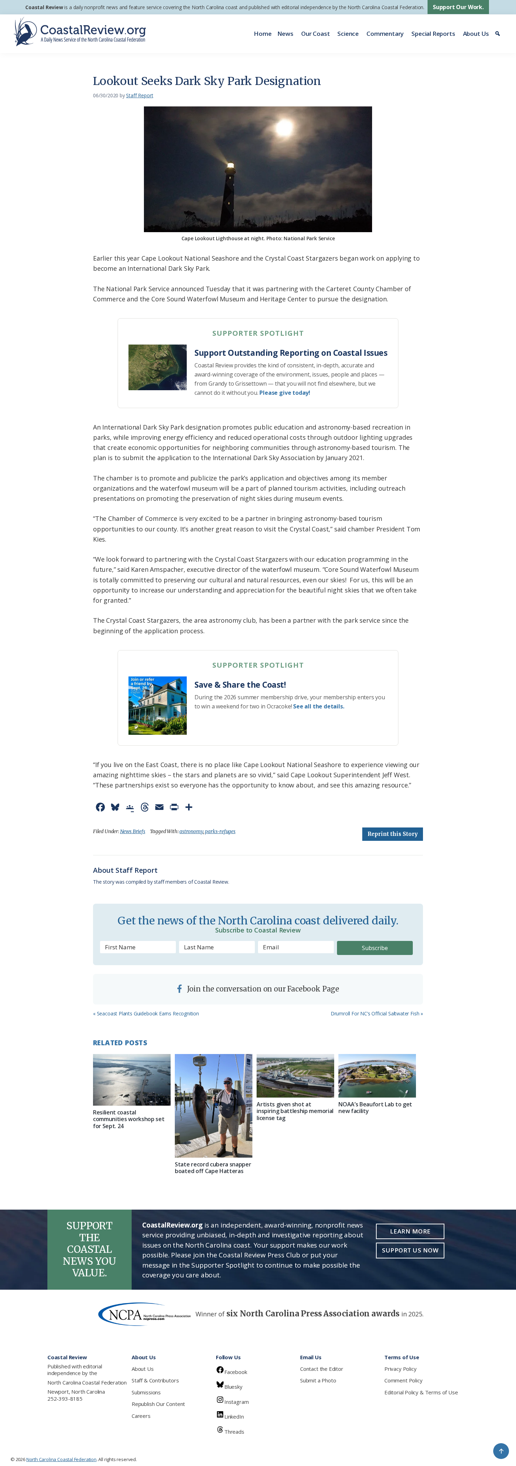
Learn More (410, 1231)
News (285, 34)
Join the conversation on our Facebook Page (262, 988)
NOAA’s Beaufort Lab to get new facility (375, 1107)
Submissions (146, 1392)
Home (262, 34)
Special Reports (433, 34)
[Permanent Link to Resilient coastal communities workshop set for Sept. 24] (132, 1080)
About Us (476, 34)
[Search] (498, 33)
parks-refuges (220, 831)
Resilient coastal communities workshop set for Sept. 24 (128, 1119)
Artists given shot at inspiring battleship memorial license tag (295, 1110)
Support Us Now (410, 1250)
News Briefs (132, 831)
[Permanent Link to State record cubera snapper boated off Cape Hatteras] (213, 1106)
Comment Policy (403, 1380)
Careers (141, 1415)
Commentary (385, 34)
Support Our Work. (458, 7)
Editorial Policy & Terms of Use (421, 1392)
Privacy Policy (400, 1368)
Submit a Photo (318, 1380)
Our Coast (315, 34)
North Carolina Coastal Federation (87, 1382)
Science (348, 34)
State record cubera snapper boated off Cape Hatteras (213, 1167)
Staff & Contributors (155, 1380)
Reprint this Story (393, 834)
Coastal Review (44, 7)
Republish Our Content (158, 1403)
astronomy (191, 831)
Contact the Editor (321, 1368)
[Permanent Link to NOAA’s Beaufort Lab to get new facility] (377, 1076)
